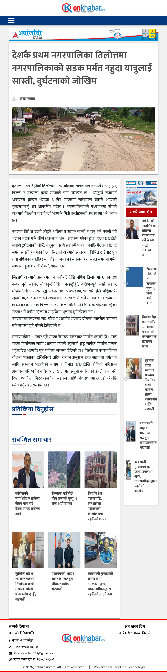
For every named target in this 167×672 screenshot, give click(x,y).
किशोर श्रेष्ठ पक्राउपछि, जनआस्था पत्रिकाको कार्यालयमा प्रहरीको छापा (97, 506)
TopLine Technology (129, 667)
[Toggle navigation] (11, 20)
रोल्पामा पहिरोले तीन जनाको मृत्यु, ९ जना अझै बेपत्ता (64, 499)
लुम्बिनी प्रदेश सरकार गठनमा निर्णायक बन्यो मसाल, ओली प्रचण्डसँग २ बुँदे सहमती (25, 587)
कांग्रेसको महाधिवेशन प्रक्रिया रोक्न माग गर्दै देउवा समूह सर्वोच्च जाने (27, 504)
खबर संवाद (27, 99)
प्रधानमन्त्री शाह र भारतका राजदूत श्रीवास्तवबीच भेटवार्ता (63, 581)
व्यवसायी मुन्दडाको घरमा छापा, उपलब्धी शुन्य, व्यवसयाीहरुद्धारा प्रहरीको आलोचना (100, 584)
